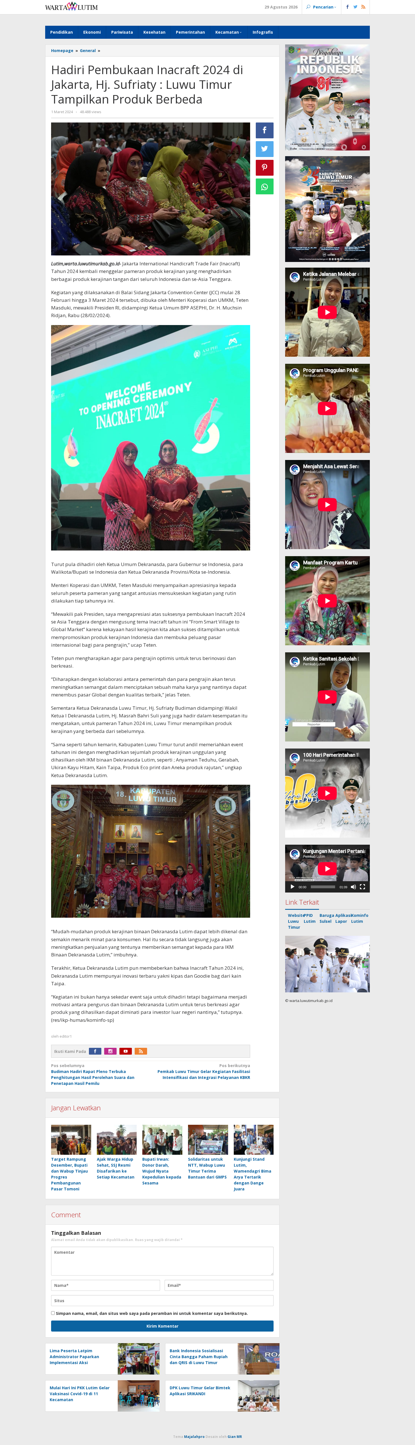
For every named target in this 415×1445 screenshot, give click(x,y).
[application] (327, 869)
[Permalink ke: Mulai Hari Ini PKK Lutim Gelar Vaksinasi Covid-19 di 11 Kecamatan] (137, 1395)
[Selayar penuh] (362, 887)
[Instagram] (111, 1051)
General (88, 50)
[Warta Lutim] (71, 5)
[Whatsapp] (265, 186)
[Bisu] (353, 887)
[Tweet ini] (265, 149)
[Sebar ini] (265, 130)
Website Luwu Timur (296, 921)
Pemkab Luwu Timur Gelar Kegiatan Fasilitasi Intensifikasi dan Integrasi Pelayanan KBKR (204, 1071)
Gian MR (235, 1436)
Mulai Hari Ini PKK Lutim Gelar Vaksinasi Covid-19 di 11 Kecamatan (80, 1393)
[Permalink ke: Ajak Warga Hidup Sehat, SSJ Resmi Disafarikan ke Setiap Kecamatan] (117, 1140)
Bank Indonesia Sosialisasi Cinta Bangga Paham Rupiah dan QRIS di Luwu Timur (199, 1356)
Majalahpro (194, 1436)
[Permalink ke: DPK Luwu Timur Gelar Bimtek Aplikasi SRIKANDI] (257, 1395)
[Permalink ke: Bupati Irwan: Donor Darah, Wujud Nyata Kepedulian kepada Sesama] (162, 1140)
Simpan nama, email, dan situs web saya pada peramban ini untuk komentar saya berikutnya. (152, 1313)
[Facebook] (96, 1051)
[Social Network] (355, 7)
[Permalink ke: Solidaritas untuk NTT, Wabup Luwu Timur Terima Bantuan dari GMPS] (208, 1140)
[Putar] (292, 887)
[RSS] (142, 1051)
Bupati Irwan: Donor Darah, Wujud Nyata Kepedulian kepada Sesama (161, 1171)
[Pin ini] (265, 168)
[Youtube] (127, 1051)
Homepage (62, 50)
